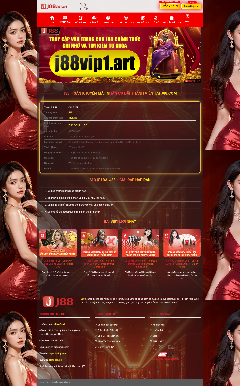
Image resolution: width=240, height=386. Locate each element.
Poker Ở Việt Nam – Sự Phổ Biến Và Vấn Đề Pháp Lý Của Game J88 (99, 263)
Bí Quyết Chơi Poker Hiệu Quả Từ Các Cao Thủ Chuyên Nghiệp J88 (141, 263)
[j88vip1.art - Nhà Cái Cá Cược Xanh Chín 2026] (53, 6)
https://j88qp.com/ (77, 124)
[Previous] (39, 258)
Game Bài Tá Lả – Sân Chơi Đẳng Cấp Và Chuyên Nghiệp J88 (58, 263)
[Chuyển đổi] (42, 191)
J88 (83, 299)
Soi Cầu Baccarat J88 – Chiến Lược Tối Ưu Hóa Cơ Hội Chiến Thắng (182, 263)
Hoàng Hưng (55, 360)
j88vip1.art (59, 324)
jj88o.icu (72, 118)
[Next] (201, 258)
